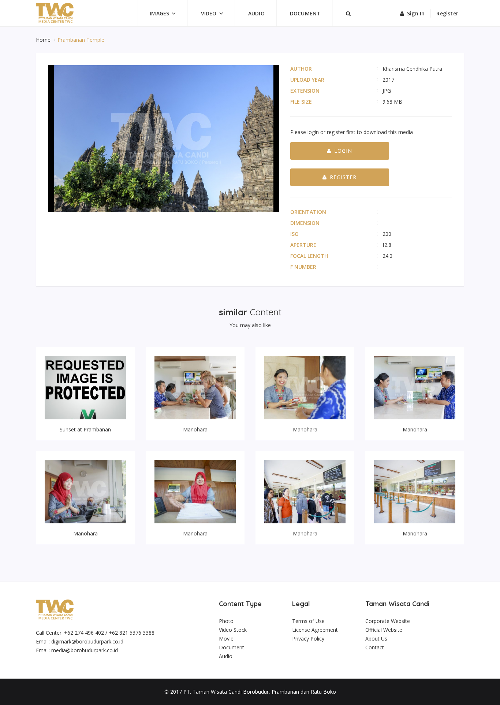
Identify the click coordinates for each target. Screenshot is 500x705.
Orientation (308, 211)
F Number (303, 266)
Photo (226, 620)
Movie (226, 638)
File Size (301, 101)
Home (44, 39)
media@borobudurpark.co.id (84, 650)
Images (159, 13)
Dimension (305, 222)
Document (305, 13)
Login (343, 150)
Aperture (303, 244)
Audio (256, 13)
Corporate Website (387, 620)
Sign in (416, 13)
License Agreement (315, 629)
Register (447, 13)
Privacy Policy (308, 638)
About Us (376, 638)
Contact (374, 647)
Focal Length (309, 255)
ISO (294, 233)
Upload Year (307, 79)
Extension (305, 90)
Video (209, 13)
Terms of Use (308, 620)
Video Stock (233, 629)
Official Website (383, 629)
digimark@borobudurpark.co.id (87, 641)
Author (301, 68)
